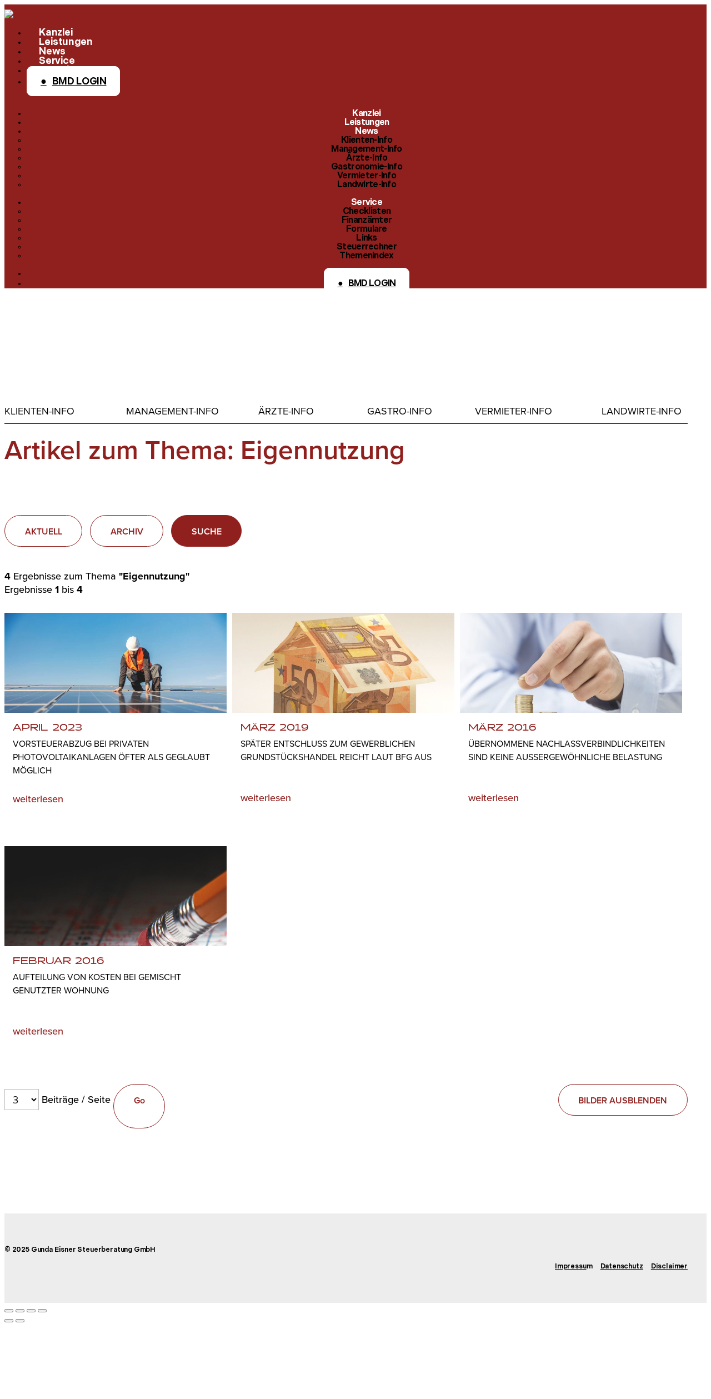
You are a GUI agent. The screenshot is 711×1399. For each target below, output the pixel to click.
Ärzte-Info (286, 411)
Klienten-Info (39, 411)
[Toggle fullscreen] (31, 1310)
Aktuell (43, 531)
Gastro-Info (399, 411)
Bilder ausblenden (622, 1100)
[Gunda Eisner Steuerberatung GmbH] (16, 14)
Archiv (127, 531)
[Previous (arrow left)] (8, 1320)
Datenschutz (621, 1266)
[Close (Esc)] (8, 1310)
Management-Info (172, 411)
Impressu (571, 1266)
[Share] (20, 1310)
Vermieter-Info (513, 411)
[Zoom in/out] (42, 1310)
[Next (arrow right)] (20, 1320)
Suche (207, 531)
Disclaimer (669, 1266)
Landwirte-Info (642, 411)
